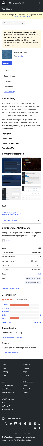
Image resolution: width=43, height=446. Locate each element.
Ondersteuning (9, 92)
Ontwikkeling (9, 86)
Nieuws (4, 368)
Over (4, 365)
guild (33, 278)
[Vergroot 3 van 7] (18, 190)
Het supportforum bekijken (12, 337)
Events (25, 385)
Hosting (5, 372)
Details (6, 71)
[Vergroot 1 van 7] (18, 160)
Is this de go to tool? (10, 220)
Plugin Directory (7, 9)
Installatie (7, 81)
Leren (4, 382)
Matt (5, 403)
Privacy (5, 375)
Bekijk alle (37, 322)
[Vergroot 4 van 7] (38, 160)
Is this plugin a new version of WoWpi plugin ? (11, 213)
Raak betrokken (28, 382)
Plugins (25, 372)
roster (38, 278)
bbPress (6, 406)
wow (38, 282)
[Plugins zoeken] (23, 23)
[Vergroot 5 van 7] (38, 175)
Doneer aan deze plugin (10, 352)
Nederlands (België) (14, 419)
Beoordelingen (9, 76)
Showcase (26, 365)
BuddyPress (7, 410)
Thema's (25, 368)
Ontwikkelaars (7, 389)
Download (6, 63)
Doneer (26, 389)
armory (28, 278)
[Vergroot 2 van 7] (18, 178)
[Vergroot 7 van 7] (38, 196)
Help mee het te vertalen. (21, 16)
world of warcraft (31, 282)
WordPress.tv (8, 392)
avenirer (21, 56)
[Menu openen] (40, 3)
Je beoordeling (7, 322)
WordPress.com (9, 399)
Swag (25, 392)
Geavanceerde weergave (11, 288)
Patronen (25, 375)
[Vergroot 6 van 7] (38, 189)
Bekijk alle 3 (37, 274)
